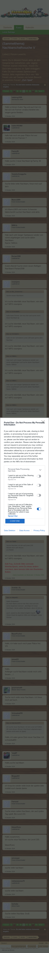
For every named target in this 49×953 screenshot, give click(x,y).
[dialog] (24, 476)
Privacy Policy (39, 530)
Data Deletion (9, 530)
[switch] (39, 476)
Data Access (24, 530)
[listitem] (24, 470)
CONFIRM (15, 521)
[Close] (43, 422)
